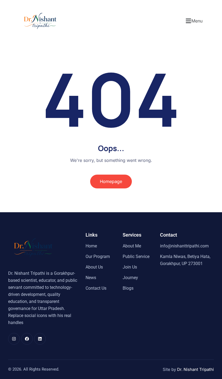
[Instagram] (14, 339)
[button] (194, 21)
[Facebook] (27, 339)
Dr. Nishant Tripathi (195, 369)
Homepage (111, 181)
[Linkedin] (40, 339)
